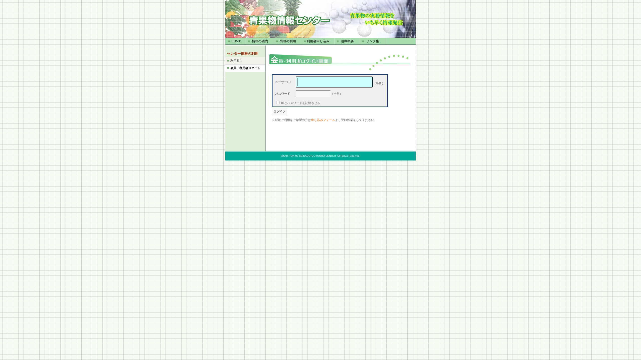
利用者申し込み (318, 41)
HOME (236, 41)
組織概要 (347, 41)
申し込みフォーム (323, 120)
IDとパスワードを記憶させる (300, 103)
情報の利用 (288, 41)
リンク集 (372, 41)
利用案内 (236, 60)
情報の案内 (260, 41)
